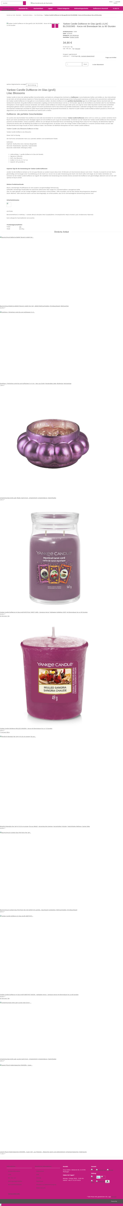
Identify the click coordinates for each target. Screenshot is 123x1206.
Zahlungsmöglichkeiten (15, 1181)
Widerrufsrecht (40, 1188)
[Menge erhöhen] (83, 68)
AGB (37, 1174)
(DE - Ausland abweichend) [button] (86, 56)
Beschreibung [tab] (32, 85)
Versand (77, 49)
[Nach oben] (0, 1205)
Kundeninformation (14, 1171)
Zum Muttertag (74, 35)
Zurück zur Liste (11, 15)
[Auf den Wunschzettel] (56, 26)
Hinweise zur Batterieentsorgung (46, 1184)
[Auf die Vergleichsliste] (53, 26)
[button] (107, 3)
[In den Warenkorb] (8, 21)
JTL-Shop (119, 1201)
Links (9, 1174)
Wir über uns (12, 1178)
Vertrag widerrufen (14, 1194)
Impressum (39, 1181)
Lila (20, 227)
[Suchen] (24, 3)
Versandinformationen (15, 1184)
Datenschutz (40, 1171)
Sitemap (38, 1178)
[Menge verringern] (64, 64)
